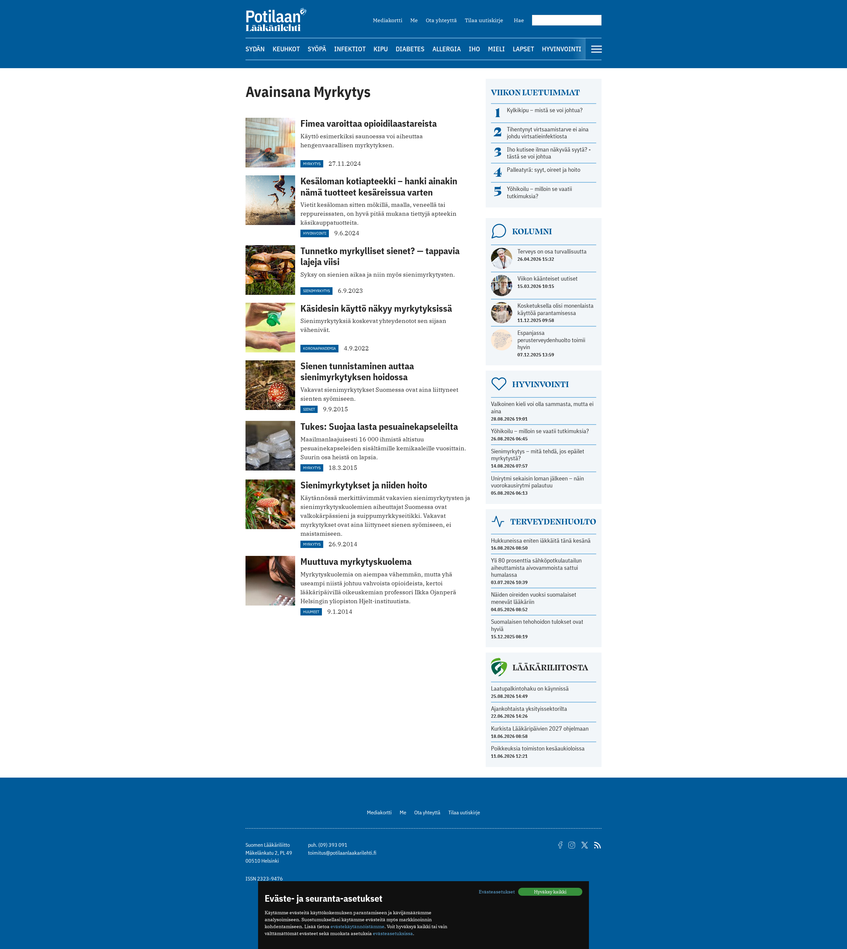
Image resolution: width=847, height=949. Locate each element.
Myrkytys (312, 163)
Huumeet (311, 611)
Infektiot (350, 49)
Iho (474, 49)
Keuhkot (286, 49)
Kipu (381, 49)
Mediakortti (387, 20)
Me (414, 20)
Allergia (446, 49)
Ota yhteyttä (441, 20)
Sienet (309, 409)
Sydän (255, 49)
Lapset (523, 49)
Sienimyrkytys (316, 290)
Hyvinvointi (561, 49)
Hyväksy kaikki (550, 892)
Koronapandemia (319, 348)
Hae (519, 20)
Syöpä (317, 49)
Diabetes (410, 49)
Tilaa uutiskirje (484, 20)
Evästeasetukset (497, 892)
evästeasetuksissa (393, 933)
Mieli (496, 49)
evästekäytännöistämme (357, 926)
